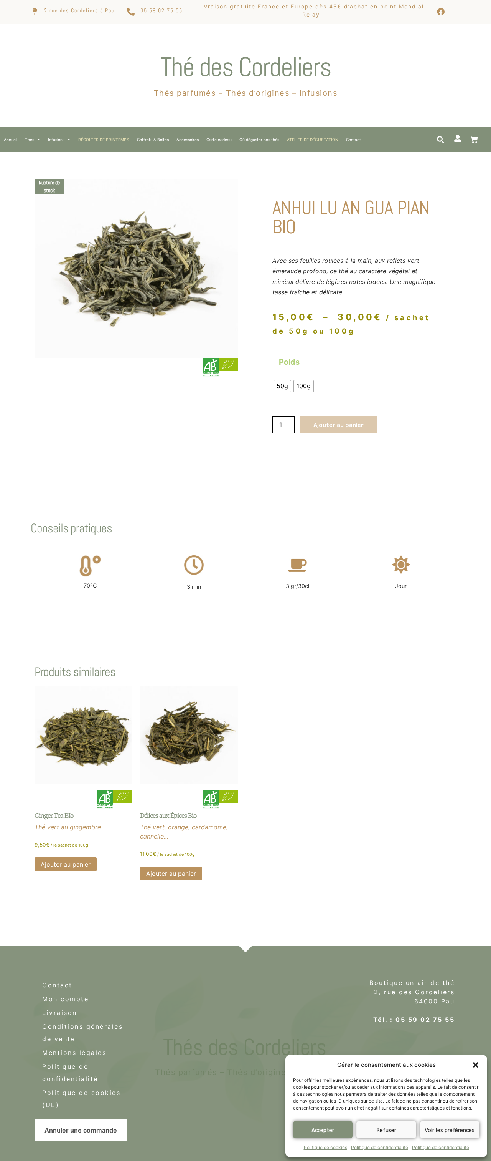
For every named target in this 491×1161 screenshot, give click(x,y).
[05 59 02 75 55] (131, 12)
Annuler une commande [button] (80, 1130)
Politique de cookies (325, 1147)
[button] (475, 1065)
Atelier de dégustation (312, 139)
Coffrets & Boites (153, 139)
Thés (29, 139)
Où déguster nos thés (259, 139)
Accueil (10, 139)
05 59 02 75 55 (161, 10)
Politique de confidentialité (379, 1147)
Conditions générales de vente (82, 1033)
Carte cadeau (219, 139)
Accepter (322, 1129)
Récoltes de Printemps (103, 139)
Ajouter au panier (338, 424)
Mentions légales (74, 1052)
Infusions (56, 139)
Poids (289, 362)
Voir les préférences (450, 1129)
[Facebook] (440, 12)
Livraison (59, 1012)
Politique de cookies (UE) (81, 1099)
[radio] (282, 386)
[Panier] (474, 139)
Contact (353, 139)
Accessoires (187, 139)
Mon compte (65, 999)
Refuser (386, 1129)
